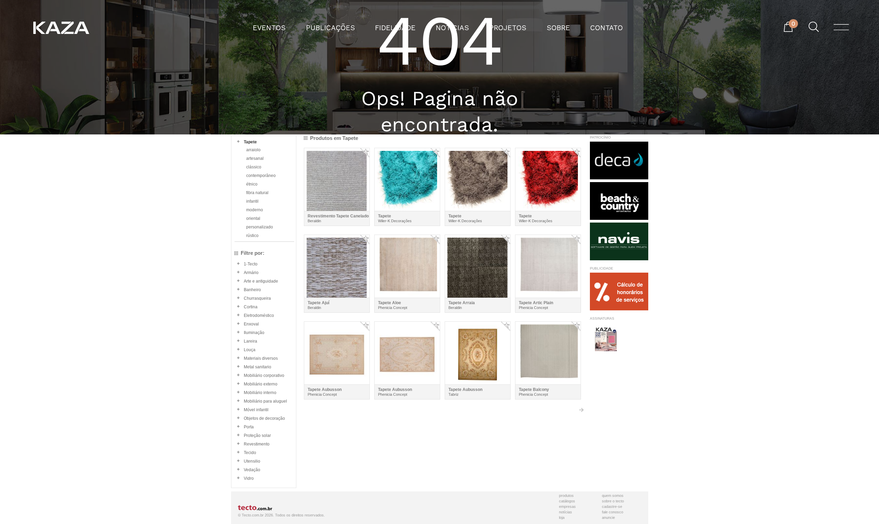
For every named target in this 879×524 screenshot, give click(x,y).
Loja (561, 517)
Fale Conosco (612, 512)
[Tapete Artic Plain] (548, 266)
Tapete (384, 216)
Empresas (567, 506)
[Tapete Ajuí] (336, 266)
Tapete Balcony (534, 389)
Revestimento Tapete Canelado (338, 216)
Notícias (565, 512)
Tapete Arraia (461, 302)
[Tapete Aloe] (407, 266)
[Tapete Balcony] (548, 353)
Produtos (566, 495)
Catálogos (567, 501)
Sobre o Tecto (613, 501)
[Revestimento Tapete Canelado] (336, 179)
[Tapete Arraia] (477, 266)
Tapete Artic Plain (536, 302)
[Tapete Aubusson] (336, 353)
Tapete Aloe (389, 302)
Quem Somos (613, 495)
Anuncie (608, 517)
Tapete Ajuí (318, 302)
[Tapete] (407, 179)
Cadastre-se (612, 506)
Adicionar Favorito (364, 152)
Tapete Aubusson (325, 389)
